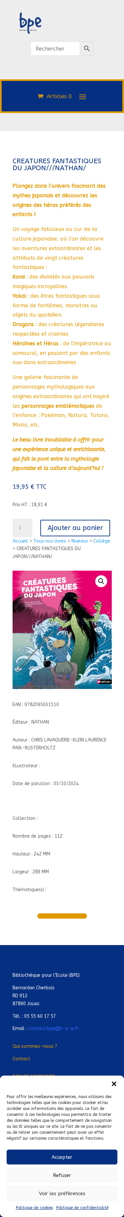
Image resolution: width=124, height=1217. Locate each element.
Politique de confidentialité (82, 1207)
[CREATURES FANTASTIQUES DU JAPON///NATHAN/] (62, 75)
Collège (101, 541)
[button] (114, 1084)
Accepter (62, 1157)
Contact (21, 1059)
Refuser (62, 1175)
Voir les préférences (62, 1194)
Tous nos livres (49, 541)
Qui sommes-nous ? (35, 1046)
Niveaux (79, 541)
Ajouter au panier (75, 528)
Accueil (20, 541)
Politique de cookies (34, 1207)
